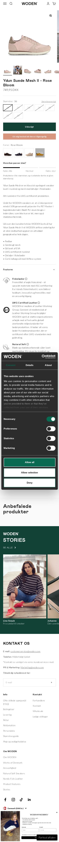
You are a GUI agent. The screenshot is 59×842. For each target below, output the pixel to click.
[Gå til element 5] (47, 70)
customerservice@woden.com (25, 651)
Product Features (12, 784)
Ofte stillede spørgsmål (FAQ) (14, 702)
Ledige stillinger (40, 716)
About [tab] (48, 365)
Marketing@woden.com (32, 667)
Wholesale (38, 711)
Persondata (9, 730)
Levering (7, 714)
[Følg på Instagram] (13, 800)
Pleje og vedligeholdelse (14, 741)
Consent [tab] (10, 365)
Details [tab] (29, 365)
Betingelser (8, 709)
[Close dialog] (57, 812)
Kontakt (37, 705)
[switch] (50, 428)
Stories (6, 789)
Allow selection (29, 472)
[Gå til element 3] (27, 70)
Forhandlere (39, 700)
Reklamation (9, 725)
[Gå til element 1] (7, 70)
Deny (29, 482)
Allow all (29, 462)
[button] (28, 288)
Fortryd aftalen (47, 837)
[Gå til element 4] (37, 70)
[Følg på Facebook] (5, 800)
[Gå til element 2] (17, 70)
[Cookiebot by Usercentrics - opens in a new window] (42, 357)
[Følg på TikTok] (21, 800)
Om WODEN (9, 757)
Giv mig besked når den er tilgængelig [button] (29, 136)
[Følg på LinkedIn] (29, 800)
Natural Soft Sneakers (14, 773)
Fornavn (24, 827)
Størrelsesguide (11, 736)
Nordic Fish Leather (13, 778)
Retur (6, 720)
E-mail (41, 827)
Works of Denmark (12, 762)
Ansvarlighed (9, 768)
